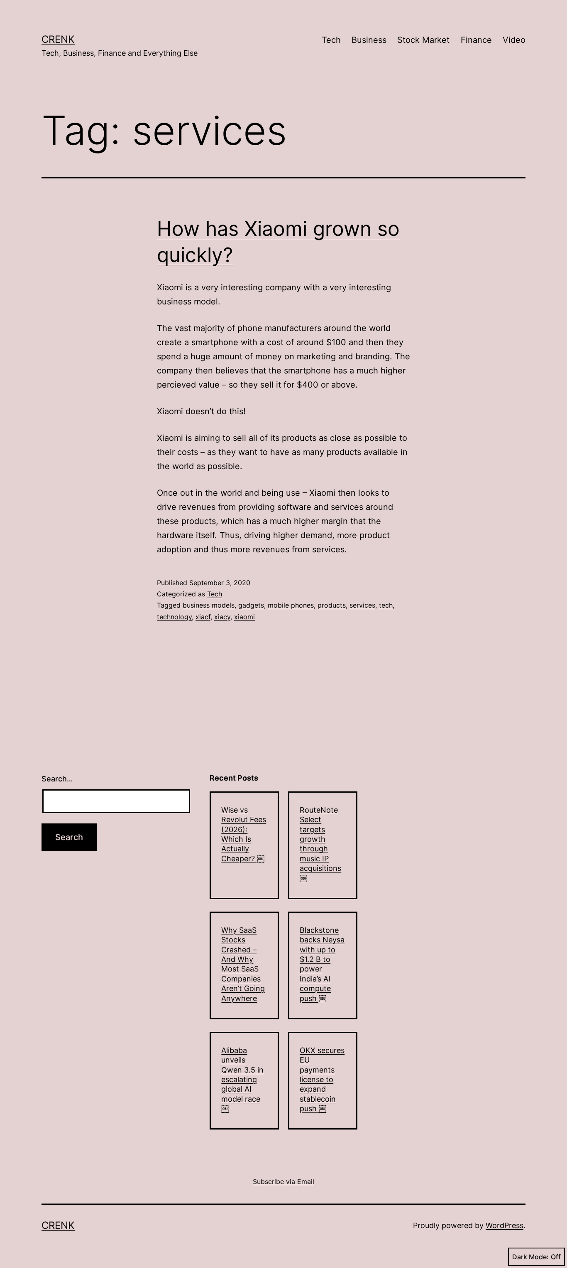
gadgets (251, 605)
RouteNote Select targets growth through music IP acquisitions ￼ (320, 844)
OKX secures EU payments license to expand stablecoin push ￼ (322, 1079)
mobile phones (291, 605)
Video (514, 40)
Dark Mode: (530, 1257)
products (332, 605)
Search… (57, 778)
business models (209, 605)
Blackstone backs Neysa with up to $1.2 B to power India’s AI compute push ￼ (322, 964)
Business (369, 40)
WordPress (504, 1225)
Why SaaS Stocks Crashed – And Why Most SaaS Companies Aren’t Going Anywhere (243, 964)
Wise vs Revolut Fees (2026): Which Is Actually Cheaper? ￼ (243, 834)
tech (386, 605)
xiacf (203, 617)
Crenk (58, 39)
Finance (476, 40)
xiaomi (244, 617)
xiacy (222, 617)
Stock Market (423, 40)
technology (174, 617)
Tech (331, 40)
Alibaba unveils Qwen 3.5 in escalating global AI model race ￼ (242, 1079)
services (362, 605)
